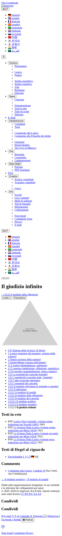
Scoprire (13, 176)
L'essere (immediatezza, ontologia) (27, 365)
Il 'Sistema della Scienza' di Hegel (26, 350)
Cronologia (20, 157)
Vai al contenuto (9, 2)
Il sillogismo (17, 389)
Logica (18, 72)
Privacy (18, 221)
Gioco (18, 188)
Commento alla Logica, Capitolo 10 (26, 470)
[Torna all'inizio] (3, 527)
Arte (17, 87)
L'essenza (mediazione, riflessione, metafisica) (33, 368)
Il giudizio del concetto (23, 398)
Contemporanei (23, 160)
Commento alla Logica (26, 133)
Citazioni (19, 99)
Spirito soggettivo (24, 81)
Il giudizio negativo (22, 404)
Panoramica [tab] (19, 298)
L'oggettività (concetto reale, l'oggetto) (30, 377)
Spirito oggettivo (23, 84)
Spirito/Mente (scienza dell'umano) (27, 362)
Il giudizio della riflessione (25, 395)
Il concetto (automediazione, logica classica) (32, 371)
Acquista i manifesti (25, 182)
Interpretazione (16, 121)
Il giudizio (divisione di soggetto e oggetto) (33, 386)
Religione (20, 90)
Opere (12, 96)
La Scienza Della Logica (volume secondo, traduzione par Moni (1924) (33, 435)
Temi (17, 127)
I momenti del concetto (23, 383)
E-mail (18, 224)
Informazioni (21, 206)
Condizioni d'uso (23, 218)
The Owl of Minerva (25, 148)
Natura (18, 75)
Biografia (19, 154)
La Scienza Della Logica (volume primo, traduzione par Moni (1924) (32, 429)
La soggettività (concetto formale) (28, 374)
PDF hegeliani (22, 170)
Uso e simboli (22, 197)
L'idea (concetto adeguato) (24, 380)
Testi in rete (21, 108)
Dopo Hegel (14, 164)
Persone (19, 167)
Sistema (13, 63)
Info (11, 191)
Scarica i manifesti (24, 179)
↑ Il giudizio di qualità (36, 479)
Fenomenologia (23, 105)
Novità (18, 194)
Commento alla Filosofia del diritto (33, 136)
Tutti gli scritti (22, 111)
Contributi (20, 124)
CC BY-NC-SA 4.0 (31, 494)
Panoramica (21, 66)
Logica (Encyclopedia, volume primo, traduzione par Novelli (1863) (30, 423)
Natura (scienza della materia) (24, 359)
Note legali (20, 215)
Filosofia (19, 93)
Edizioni (19, 114)
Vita (11, 151)
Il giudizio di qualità (22, 392)
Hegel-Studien (22, 145)
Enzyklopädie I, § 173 (19, 456)
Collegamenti (21, 209)
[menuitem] (14, 15)
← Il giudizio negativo (13, 479)
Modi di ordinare (23, 200)
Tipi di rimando (23, 203)
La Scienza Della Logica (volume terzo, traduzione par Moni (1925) (31, 441)
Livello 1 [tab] (7, 298)
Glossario (19, 142)
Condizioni (19, 533)
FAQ (10, 173)
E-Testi (11, 117)
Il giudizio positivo (22, 401)
